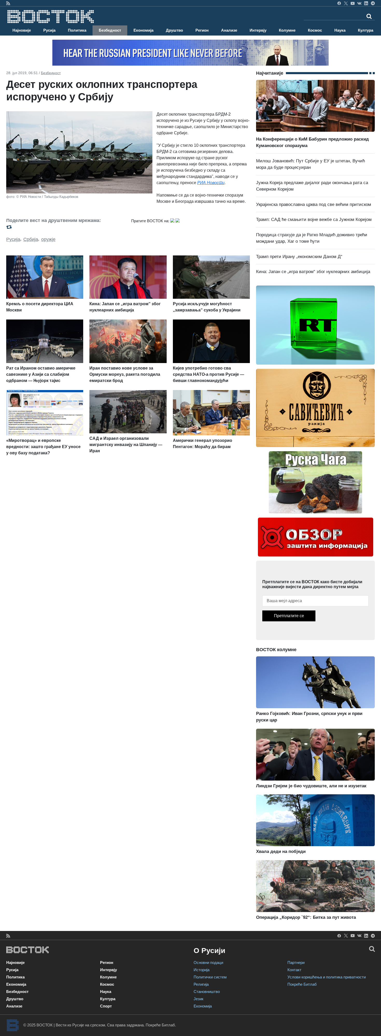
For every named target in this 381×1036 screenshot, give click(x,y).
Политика (77, 30)
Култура (365, 30)
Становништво (207, 991)
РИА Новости (210, 182)
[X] (346, 3)
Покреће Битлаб (302, 984)
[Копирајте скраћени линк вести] (65, 227)
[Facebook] (339, 3)
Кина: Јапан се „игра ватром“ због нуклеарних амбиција (313, 271)
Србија (30, 239)
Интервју (258, 30)
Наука (339, 30)
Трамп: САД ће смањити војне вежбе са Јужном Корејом (314, 219)
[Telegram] (373, 3)
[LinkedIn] (366, 3)
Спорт (106, 1006)
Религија (201, 984)
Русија (49, 30)
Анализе (229, 30)
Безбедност (110, 30)
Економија (143, 30)
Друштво (174, 30)
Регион (202, 30)
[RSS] (8, 3)
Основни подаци (208, 962)
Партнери (296, 962)
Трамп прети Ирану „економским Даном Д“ (299, 256)
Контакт (294, 970)
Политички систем (210, 977)
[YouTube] (353, 3)
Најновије (21, 30)
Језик (198, 999)
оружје (48, 239)
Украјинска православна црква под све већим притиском (313, 204)
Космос (315, 30)
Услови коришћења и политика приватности (326, 977)
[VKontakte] (359, 3)
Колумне (287, 30)
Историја (201, 970)
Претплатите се (289, 616)
